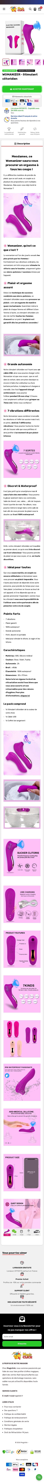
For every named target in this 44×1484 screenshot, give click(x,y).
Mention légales (10, 1425)
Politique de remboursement (15, 1418)
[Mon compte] (34, 9)
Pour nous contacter (12, 1407)
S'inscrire (22, 1344)
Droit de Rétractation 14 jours (16, 1432)
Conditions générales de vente (16, 1421)
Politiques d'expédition (13, 1429)
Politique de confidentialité (15, 1414)
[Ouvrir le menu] (4, 9)
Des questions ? (10, 1410)
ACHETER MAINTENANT (23, 89)
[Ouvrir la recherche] (30, 9)
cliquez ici (25, 696)
